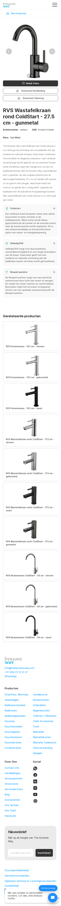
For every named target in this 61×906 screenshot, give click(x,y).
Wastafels (38, 731)
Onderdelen (39, 705)
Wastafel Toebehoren (45, 742)
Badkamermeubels (15, 705)
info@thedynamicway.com (19, 668)
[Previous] (9, 51)
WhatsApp (11, 676)
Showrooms (11, 783)
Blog (7, 794)
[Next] (52, 51)
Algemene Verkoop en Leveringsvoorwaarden (30, 880)
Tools (36, 726)
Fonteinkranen (13, 747)
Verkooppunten (14, 778)
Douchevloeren (13, 737)
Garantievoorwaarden (17, 875)
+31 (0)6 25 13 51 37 (16, 672)
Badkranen (11, 710)
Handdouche (40, 694)
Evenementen (12, 799)
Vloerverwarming (42, 747)
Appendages (12, 699)
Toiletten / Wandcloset (46, 715)
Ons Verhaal (11, 805)
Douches (10, 721)
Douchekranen (13, 742)
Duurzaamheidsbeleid (17, 870)
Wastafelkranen (42, 737)
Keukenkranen (41, 699)
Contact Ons (12, 767)
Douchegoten (12, 731)
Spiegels (37, 753)
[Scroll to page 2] (32, 76)
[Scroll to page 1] (28, 76)
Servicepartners (14, 789)
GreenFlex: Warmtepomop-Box (22, 694)
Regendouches (41, 710)
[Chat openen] (52, 897)
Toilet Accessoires (43, 721)
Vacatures (10, 815)
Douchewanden (13, 726)
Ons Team (10, 810)
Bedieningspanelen (15, 715)
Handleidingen (12, 773)
